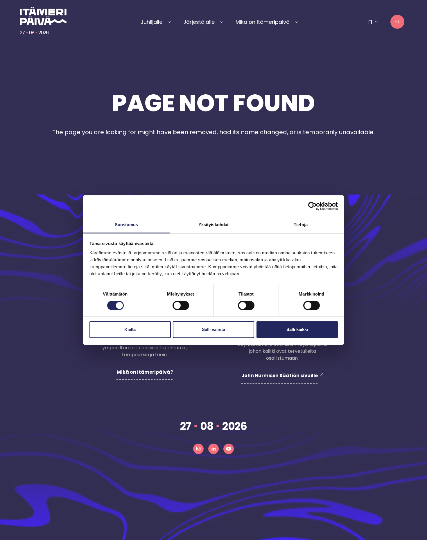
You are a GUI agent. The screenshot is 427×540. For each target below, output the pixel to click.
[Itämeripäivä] (44, 16)
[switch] (181, 305)
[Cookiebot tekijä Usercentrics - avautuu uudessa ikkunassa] (312, 206)
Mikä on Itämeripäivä (263, 22)
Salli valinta (213, 329)
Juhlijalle (151, 22)
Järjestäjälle (199, 22)
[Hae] (397, 22)
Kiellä (130, 329)
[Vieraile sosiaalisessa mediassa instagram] (198, 449)
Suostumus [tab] (126, 224)
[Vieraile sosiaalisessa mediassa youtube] (228, 449)
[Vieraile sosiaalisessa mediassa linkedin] (213, 449)
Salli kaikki (297, 329)
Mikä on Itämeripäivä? (145, 372)
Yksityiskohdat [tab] (213, 224)
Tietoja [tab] (301, 224)
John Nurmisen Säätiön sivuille (279, 375)
